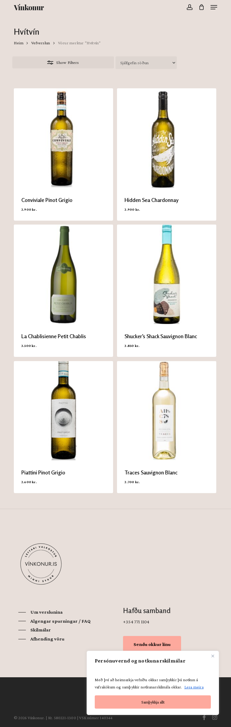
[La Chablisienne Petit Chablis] (63, 274)
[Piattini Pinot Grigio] (63, 411)
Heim (18, 42)
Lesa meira (194, 687)
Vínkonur (29, 7)
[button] (214, 7)
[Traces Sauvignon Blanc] (166, 411)
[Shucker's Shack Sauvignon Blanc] (166, 274)
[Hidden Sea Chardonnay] (166, 138)
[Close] (212, 655)
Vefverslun (40, 42)
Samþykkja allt (153, 702)
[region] (153, 683)
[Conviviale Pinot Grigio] (63, 138)
